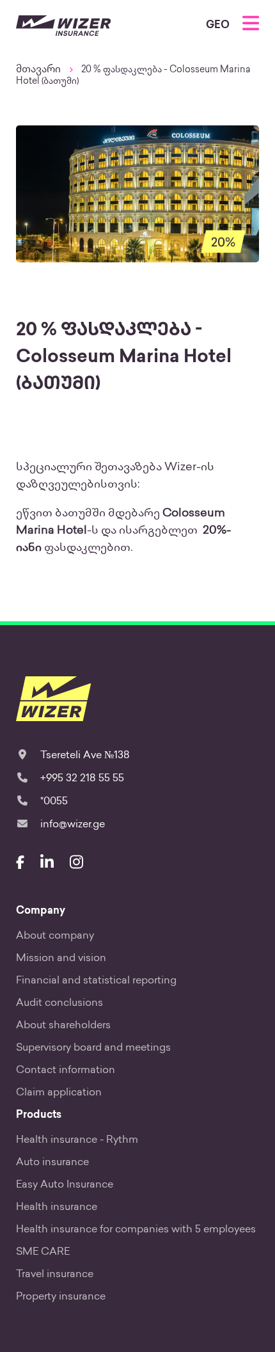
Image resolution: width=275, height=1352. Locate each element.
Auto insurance (52, 1162)
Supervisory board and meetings (93, 1048)
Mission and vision (61, 958)
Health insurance (56, 1207)
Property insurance (61, 1297)
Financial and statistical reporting (96, 981)
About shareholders (63, 1026)
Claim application (59, 1093)
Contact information (65, 1070)
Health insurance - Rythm (77, 1140)
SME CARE (43, 1252)
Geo (218, 25)
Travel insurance (54, 1274)
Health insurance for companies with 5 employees (136, 1230)
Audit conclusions (59, 1003)
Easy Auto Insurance (64, 1185)
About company (55, 936)
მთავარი (38, 70)
